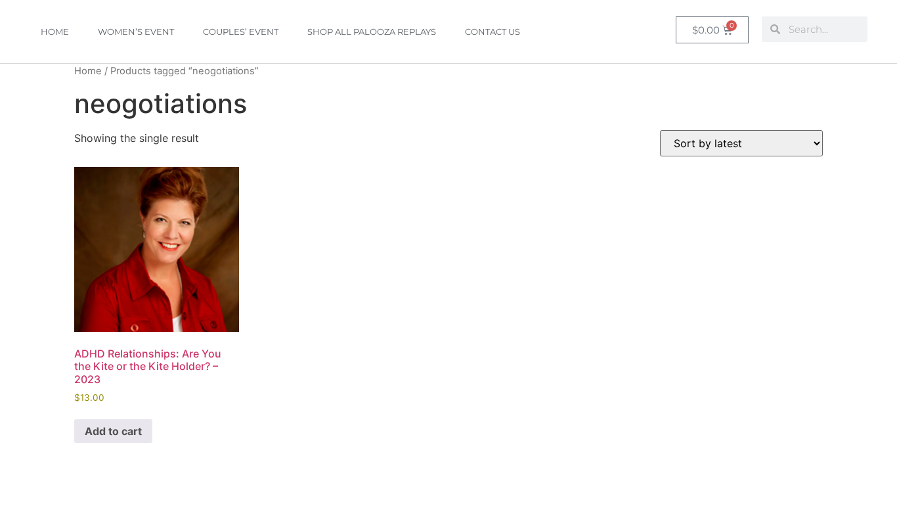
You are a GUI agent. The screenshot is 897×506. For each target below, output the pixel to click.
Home (55, 31)
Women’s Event (136, 31)
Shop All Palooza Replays (371, 31)
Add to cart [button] (113, 431)
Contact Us (492, 31)
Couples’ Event (240, 31)
